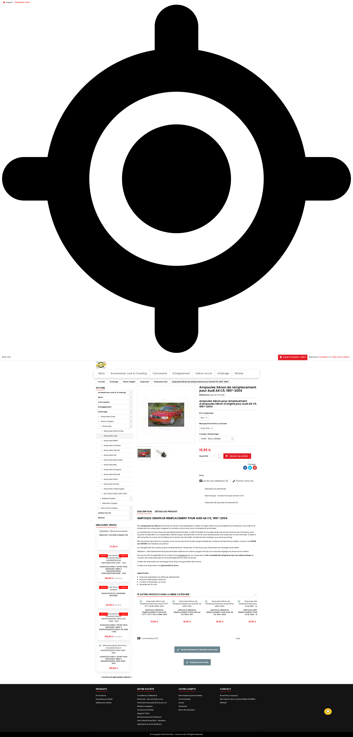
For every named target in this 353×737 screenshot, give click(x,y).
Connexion (323, 357)
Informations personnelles (190, 695)
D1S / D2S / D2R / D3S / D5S (115, 493)
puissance (183, 555)
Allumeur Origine (109, 503)
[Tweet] (250, 468)
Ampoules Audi (110, 435)
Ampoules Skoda (111, 484)
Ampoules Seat (110, 479)
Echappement (104, 407)
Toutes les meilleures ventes (117, 677)
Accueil (100, 387)
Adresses (183, 706)
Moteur (101, 517)
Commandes (185, 699)
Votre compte (187, 689)
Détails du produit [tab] (166, 511)
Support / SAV (143, 713)
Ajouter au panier (236, 456)
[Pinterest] (255, 468)
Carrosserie (103, 402)
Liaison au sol (104, 513)
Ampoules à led (108, 416)
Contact (225, 689)
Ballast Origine (108, 498)
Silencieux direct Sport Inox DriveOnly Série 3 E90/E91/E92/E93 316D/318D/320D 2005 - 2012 (113, 570)
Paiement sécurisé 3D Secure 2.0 (152, 702)
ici (231, 537)
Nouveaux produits (104, 699)
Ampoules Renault (112, 474)
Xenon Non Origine (109, 508)
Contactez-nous (22, 2)
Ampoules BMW (111, 440)
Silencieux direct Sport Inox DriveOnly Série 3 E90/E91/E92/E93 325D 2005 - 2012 (113, 660)
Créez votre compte (340, 357)
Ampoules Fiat (110, 455)
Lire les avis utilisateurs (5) (216, 480)
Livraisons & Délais (145, 710)
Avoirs (181, 702)
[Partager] (245, 468)
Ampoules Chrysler (112, 445)
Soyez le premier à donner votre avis (199, 649)
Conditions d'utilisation (147, 695)
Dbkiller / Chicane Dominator (113, 535)
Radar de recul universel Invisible (113, 594)
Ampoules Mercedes (113, 460)
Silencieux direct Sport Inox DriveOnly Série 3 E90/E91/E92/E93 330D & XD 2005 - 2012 (113, 628)
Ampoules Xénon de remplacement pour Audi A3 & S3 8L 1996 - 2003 (252, 612)
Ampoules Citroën (112, 450)
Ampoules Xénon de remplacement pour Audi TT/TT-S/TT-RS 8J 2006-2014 (154, 612)
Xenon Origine (107, 421)
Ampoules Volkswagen (114, 488)
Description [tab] (144, 511)
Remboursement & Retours (149, 717)
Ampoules (107, 426)
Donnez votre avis (244, 480)
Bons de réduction (187, 710)
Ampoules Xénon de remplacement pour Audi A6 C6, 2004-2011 (187, 612)
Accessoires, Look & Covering (112, 392)
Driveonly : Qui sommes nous (150, 699)
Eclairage (102, 411)
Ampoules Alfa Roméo (114, 431)
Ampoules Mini (110, 464)
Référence (204, 395)
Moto (100, 397)
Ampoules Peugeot (112, 469)
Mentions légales (145, 706)
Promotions (101, 695)
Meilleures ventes (104, 702)
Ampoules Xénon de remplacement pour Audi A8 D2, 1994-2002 (219, 612)
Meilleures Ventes (106, 525)
